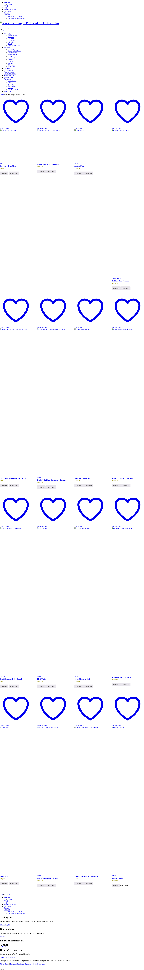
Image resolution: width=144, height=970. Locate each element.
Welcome (7, 2)
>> (11, 894)
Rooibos (10, 63)
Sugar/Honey (8, 91)
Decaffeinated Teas (14, 45)
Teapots (10, 88)
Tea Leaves (7, 33)
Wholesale (7, 15)
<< (1, 894)
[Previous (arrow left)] (1, 969)
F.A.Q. (6, 6)
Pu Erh (10, 44)
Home (2, 94)
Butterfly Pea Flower (14, 51)
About (10, 4)
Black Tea (11, 37)
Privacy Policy (4, 964)
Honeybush (11, 58)
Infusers (10, 84)
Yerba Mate (11, 67)
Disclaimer (28, 964)
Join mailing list (5, 925)
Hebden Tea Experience (7, 957)
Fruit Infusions (12, 54)
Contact (6, 13)
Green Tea (11, 38)
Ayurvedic (11, 49)
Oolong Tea (11, 40)
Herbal (10, 56)
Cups (9, 82)
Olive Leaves (12, 65)
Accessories (7, 79)
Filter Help (7, 11)
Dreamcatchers (12, 52)
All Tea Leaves (12, 35)
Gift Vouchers (8, 70)
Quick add (13, 173)
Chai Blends (8, 68)
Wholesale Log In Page (15, 16)
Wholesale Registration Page (17, 18)
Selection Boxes (9, 75)
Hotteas (10, 59)
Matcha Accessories (10, 74)
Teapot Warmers (13, 89)
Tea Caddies (11, 86)
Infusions (7, 47)
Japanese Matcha (9, 72)
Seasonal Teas (8, 77)
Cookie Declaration (39, 964)
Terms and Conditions (17, 964)
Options (4, 173)
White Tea (11, 42)
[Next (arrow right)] (3, 969)
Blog (5, 8)
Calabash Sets (12, 81)
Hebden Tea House (10, 9)
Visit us (2, 936)
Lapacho (10, 61)
